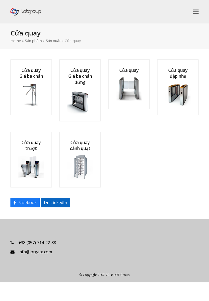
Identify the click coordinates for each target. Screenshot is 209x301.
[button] (196, 11)
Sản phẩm (33, 40)
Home (15, 40)
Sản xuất (53, 40)
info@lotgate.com (35, 252)
